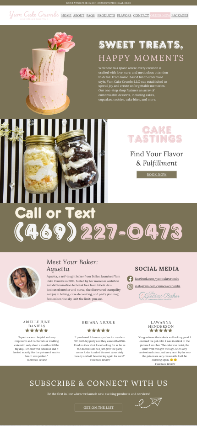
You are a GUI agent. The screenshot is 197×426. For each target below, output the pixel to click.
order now (160, 15)
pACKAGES (179, 15)
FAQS (91, 15)
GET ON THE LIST (99, 407)
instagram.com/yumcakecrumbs (158, 286)
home (66, 15)
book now (157, 174)
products (106, 15)
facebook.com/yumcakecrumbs (157, 278)
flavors (124, 15)
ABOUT (78, 15)
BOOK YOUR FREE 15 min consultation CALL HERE (98, 2)
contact (141, 15)
